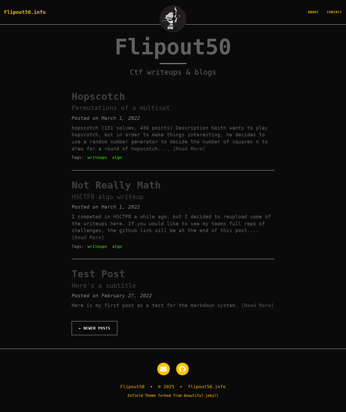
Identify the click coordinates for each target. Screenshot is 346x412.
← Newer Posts (94, 328)
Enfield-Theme (142, 395)
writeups (97, 157)
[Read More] (189, 148)
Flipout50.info (25, 12)
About (313, 12)
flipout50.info (207, 386)
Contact (334, 12)
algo (117, 157)
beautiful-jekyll (201, 395)
